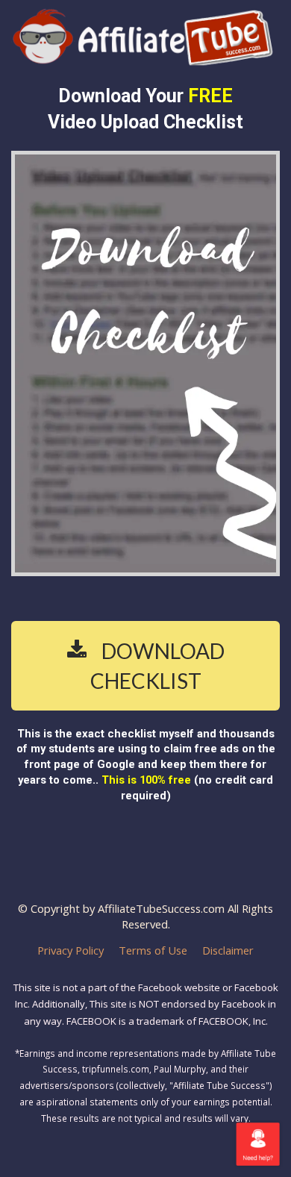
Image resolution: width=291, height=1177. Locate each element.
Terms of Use (153, 950)
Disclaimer (228, 950)
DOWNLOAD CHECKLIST (157, 665)
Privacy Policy (70, 950)
